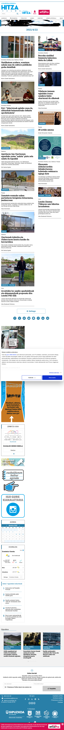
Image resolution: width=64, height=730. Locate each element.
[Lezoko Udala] (46, 714)
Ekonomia (5, 56)
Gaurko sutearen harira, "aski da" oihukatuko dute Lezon (13, 601)
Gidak (61, 18)
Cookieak (60, 702)
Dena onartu (52, 377)
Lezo (12, 60)
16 (22, 534)
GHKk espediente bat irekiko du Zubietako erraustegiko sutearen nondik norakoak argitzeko (12, 653)
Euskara (41, 195)
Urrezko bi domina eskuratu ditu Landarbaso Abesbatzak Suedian (13, 609)
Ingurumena (5, 148)
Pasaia (21, 60)
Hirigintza (5, 189)
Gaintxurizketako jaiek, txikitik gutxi (12, 594)
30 (13, 529)
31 (17, 529)
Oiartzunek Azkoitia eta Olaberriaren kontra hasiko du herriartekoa (15, 239)
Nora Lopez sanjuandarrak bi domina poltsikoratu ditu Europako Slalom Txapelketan (13, 618)
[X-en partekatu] (19, 318)
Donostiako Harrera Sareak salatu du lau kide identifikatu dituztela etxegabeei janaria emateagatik (31, 654)
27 (3, 529)
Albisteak (4, 18)
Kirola (4, 231)
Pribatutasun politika (57, 700)
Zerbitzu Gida (13, 426)
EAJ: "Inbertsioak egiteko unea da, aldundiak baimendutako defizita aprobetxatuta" (17, 110)
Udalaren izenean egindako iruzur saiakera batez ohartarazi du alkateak (48, 95)
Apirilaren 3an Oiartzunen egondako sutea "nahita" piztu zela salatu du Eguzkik (17, 156)
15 (19, 534)
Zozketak (40, 18)
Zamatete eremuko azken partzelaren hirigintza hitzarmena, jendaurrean (17, 198)
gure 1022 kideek (11, 354)
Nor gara (32, 696)
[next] (19, 525)
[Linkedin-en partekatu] (42, 318)
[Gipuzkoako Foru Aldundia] (15, 714)
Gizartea (41, 85)
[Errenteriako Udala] (29, 714)
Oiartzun (16, 60)
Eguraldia (13, 547)
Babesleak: (32, 709)
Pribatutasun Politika (12, 687)
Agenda (32, 18)
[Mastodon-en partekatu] (24, 318)
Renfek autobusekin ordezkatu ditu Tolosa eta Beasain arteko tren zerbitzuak (51, 653)
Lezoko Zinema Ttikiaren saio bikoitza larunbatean (48, 204)
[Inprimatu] (47, 318)
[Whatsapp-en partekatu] (38, 318)
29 (10, 529)
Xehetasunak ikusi (54, 372)
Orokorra (42, 123)
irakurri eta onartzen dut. (19, 687)
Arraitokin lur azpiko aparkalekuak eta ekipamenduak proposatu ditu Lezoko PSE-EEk (17, 293)
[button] (15, 577)
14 (16, 534)
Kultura (48, 195)
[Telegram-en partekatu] (33, 318)
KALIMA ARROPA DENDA (21, 446)
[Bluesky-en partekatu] (28, 318)
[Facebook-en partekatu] (14, 318)
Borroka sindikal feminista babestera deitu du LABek (47, 58)
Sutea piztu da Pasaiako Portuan (12, 588)
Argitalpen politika (58, 696)
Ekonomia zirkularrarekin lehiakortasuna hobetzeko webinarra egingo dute (48, 169)
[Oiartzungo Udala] (55, 714)
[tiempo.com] (23, 550)
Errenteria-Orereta (6, 60)
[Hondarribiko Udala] (38, 714)
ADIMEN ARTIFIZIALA (51, 18)
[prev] (6, 525)
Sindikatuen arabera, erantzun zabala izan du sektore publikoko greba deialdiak (16, 64)
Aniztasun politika (58, 698)
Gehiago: (6, 577)
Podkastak (24, 18)
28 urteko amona (46, 129)
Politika (4, 102)
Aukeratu (30, 377)
